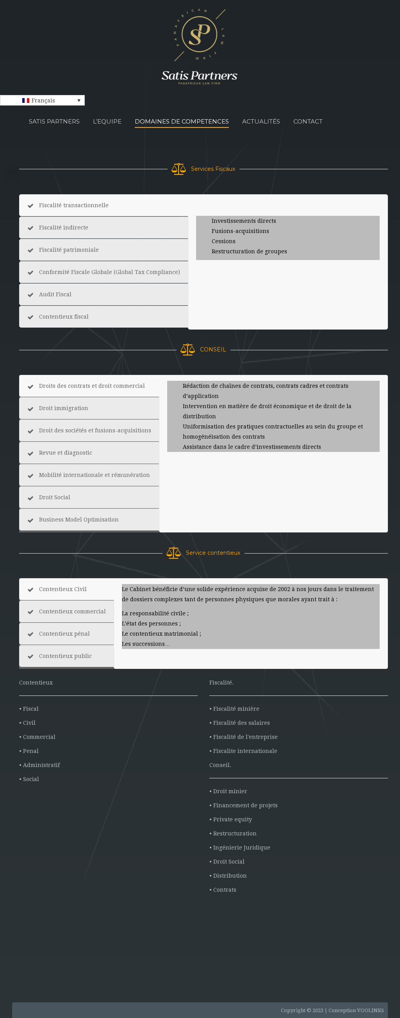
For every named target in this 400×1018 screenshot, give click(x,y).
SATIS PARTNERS (54, 121)
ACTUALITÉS (261, 121)
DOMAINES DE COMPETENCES (182, 121)
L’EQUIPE (107, 121)
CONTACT (308, 121)
